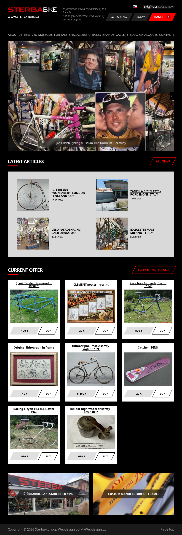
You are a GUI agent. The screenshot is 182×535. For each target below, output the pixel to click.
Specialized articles (85, 35)
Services (30, 35)
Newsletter (119, 16)
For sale (60, 35)
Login (141, 16)
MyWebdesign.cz (93, 529)
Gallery (122, 35)
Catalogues (148, 35)
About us (15, 35)
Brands (108, 35)
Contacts (166, 35)
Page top (167, 529)
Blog (134, 35)
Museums (45, 35)
